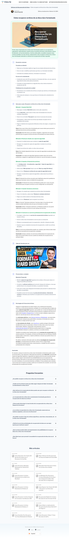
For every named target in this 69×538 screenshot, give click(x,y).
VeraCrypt (36, 323)
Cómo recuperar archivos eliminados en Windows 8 (21, 487)
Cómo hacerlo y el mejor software (39, 2)
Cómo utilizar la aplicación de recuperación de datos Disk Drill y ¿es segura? (48, 507)
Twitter (31, 529)
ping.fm (7, 2)
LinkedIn (38, 529)
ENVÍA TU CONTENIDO (23, 2)
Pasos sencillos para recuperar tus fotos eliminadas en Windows (23, 515)
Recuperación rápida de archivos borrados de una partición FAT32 (47, 497)
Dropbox (24, 313)
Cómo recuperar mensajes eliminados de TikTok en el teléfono (22, 467)
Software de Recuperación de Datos (58, 2)
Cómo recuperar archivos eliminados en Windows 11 (21, 506)
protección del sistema (21, 328)
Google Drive (30, 313)
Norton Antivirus (36, 317)
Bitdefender (44, 317)
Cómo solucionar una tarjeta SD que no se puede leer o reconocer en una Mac (23, 457)
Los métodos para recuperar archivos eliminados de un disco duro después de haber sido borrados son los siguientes (47, 478)
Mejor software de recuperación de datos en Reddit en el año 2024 (48, 456)
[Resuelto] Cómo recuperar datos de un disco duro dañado (47, 466)
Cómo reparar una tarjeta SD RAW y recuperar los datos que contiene (48, 488)
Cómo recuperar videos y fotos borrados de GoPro (47, 515)
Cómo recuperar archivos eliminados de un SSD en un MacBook (22, 477)
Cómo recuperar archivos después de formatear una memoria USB (24, 497)
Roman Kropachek (18, 12)
